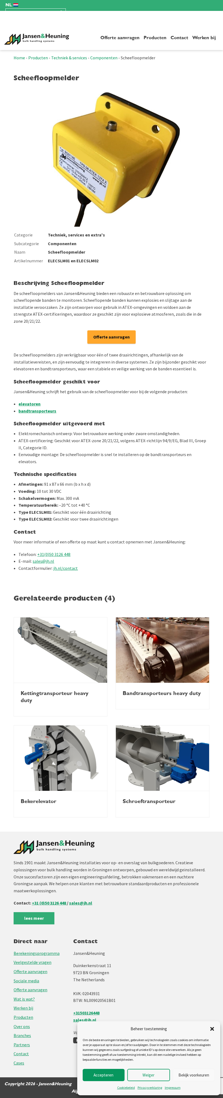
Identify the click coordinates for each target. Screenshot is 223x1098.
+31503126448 (86, 1013)
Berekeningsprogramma (37, 953)
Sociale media (26, 980)
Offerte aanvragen (120, 38)
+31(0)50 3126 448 (53, 554)
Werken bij (204, 38)
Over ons (22, 1026)
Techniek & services (69, 57)
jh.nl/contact (65, 568)
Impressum (173, 1087)
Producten (155, 38)
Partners (22, 1044)
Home (19, 57)
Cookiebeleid (126, 1087)
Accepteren (103, 1075)
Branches (22, 1035)
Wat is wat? (24, 999)
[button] (212, 1029)
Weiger (148, 1075)
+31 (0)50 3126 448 (49, 903)
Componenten (103, 57)
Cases (19, 1063)
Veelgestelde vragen (32, 962)
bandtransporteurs (37, 411)
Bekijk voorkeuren (193, 1075)
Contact (179, 38)
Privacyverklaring (150, 1087)
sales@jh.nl (43, 561)
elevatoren (29, 404)
